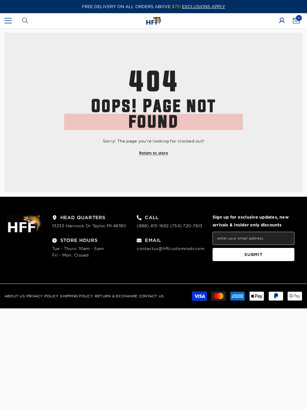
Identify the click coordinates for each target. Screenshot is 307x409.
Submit (253, 254)
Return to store (153, 153)
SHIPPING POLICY (76, 296)
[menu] (8, 20)
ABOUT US (14, 296)
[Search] (25, 20)
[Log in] (281, 20)
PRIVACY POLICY (42, 296)
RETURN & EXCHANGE (116, 296)
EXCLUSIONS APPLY (203, 6)
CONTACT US (151, 296)
